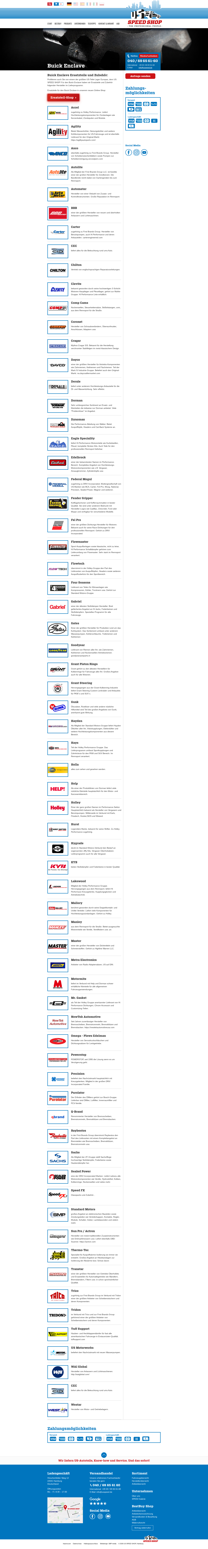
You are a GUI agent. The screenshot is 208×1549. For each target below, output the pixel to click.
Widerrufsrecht (138, 1523)
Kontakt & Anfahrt (106, 23)
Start (49, 23)
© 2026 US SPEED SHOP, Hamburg (130, 1543)
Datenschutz (77, 1543)
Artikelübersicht (139, 1484)
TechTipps (92, 23)
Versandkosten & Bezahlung (144, 1517)
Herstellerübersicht (140, 1481)
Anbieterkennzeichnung (142, 1514)
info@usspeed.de (145, 68)
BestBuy (58, 23)
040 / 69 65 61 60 (106, 1485)
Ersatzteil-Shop (62, 97)
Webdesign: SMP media (108, 1543)
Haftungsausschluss (91, 1543)
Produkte (68, 23)
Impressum (67, 1543)
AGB (117, 23)
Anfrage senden (140, 76)
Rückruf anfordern (148, 56)
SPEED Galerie (138, 1499)
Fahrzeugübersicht (140, 1478)
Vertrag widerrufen (142, 1528)
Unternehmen (79, 23)
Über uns (136, 1496)
